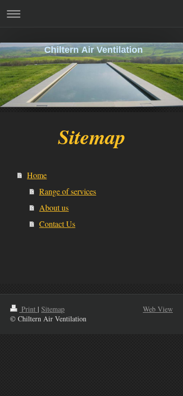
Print (28, 309)
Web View (158, 309)
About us (54, 207)
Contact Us (57, 223)
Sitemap (53, 309)
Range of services (67, 191)
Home (37, 175)
